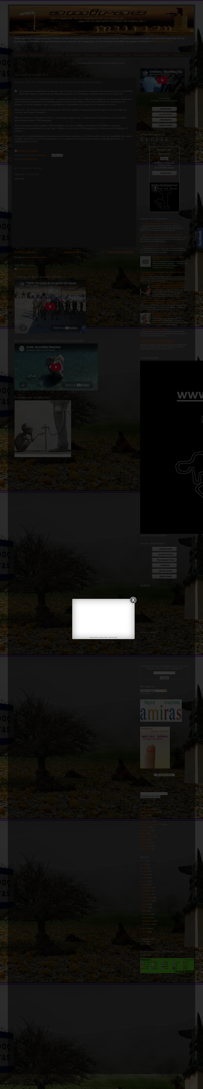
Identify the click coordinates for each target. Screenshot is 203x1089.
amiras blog (112, 637)
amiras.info (103, 637)
